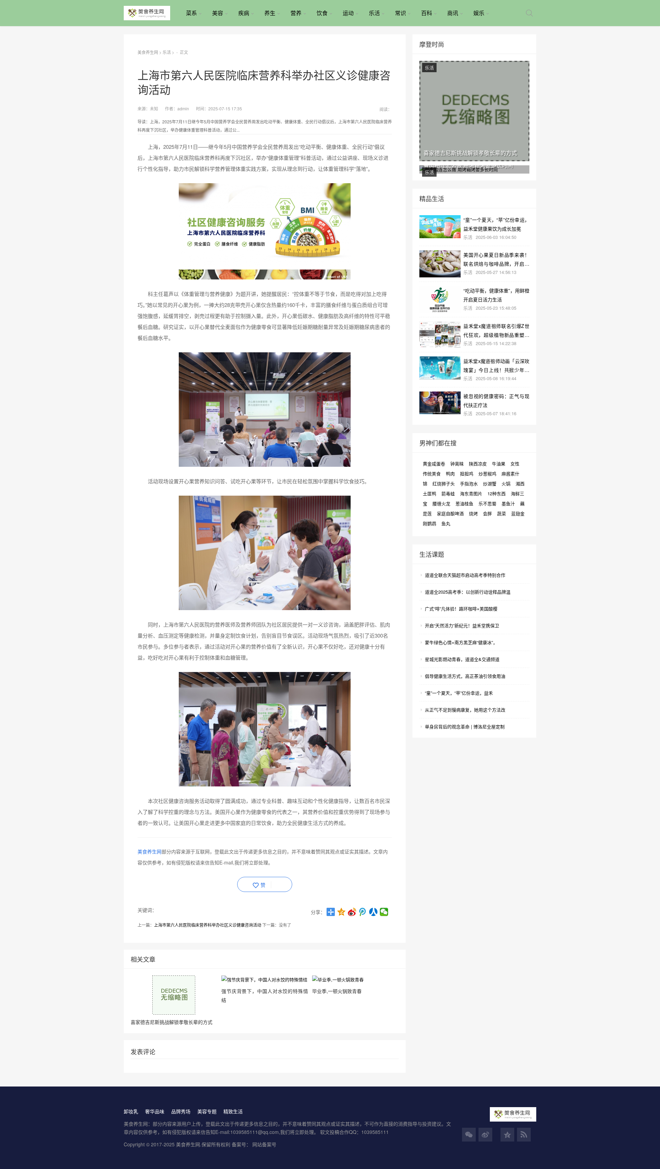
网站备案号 (264, 1144)
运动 (348, 13)
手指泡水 (469, 483)
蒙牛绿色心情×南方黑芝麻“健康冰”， (461, 642)
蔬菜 (501, 513)
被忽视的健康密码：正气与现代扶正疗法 (496, 400)
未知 (154, 108)
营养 (295, 13)
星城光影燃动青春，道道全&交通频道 (462, 659)
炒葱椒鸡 (487, 473)
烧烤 (473, 513)
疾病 (243, 13)
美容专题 (207, 1111)
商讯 (452, 13)
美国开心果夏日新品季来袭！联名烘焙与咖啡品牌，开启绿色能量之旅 (496, 259)
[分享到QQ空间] (341, 912)
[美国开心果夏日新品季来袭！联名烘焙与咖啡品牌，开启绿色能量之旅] (440, 264)
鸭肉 (450, 473)
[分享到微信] (384, 912)
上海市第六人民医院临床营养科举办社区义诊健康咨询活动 (207, 925)
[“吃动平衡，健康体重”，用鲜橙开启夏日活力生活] (440, 299)
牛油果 (498, 463)
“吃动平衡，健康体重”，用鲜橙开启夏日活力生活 (496, 294)
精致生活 (233, 1111)
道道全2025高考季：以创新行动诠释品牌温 (467, 591)
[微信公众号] (469, 1135)
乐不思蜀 (487, 503)
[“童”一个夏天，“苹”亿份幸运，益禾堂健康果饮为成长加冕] (440, 227)
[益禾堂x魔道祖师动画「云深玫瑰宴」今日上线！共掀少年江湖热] (440, 368)
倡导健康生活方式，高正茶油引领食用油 (465, 676)
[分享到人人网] (373, 912)
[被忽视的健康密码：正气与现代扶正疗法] (440, 403)
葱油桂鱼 (464, 503)
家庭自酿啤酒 (450, 513)
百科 (426, 13)
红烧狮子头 (443, 483)
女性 (514, 463)
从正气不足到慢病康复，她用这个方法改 (465, 709)
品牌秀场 (180, 1111)
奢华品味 (154, 1111)
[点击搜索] (529, 13)
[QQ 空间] (507, 1135)
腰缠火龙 (441, 503)
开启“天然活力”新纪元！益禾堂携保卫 (462, 625)
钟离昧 (457, 463)
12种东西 (496, 493)
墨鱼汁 (508, 503)
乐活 (374, 13)
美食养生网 (148, 52)
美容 (217, 13)
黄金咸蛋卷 (434, 463)
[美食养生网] (152, 13)
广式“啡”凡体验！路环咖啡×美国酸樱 (461, 608)
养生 (269, 13)
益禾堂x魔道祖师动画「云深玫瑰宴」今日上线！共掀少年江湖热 (496, 365)
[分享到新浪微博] (352, 912)
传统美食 (432, 473)
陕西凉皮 (478, 463)
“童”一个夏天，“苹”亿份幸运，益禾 (459, 693)
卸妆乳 (131, 1111)
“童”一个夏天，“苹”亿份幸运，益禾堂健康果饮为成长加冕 (496, 224)
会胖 (487, 513)
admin (183, 108)
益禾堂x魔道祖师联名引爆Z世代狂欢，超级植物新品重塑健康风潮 (496, 330)
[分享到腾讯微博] (363, 912)
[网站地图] (524, 1135)
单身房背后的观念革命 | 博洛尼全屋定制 (465, 726)
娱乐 (478, 13)
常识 (400, 13)
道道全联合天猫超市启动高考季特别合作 (465, 575)
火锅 (506, 483)
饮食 (322, 13)
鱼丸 (445, 523)
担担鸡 (466, 473)
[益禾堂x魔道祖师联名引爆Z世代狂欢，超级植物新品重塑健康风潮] (440, 334)
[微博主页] (485, 1135)
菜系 (191, 13)
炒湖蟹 (489, 483)
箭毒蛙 (448, 493)
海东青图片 (471, 493)
